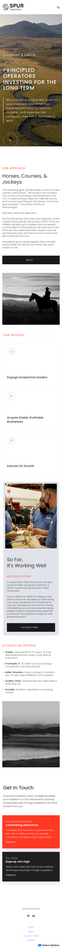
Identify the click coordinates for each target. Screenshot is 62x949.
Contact (31, 940)
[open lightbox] (10, 140)
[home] (16, 7)
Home (31, 927)
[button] (58, 7)
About (31, 932)
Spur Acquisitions (31, 909)
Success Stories (31, 936)
